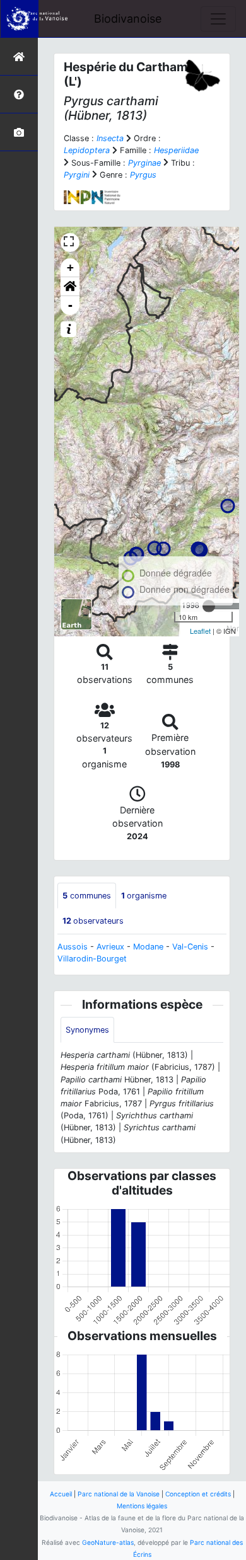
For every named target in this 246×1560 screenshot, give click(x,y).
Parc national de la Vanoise (119, 1494)
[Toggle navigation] (218, 19)
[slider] (208, 606)
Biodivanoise (127, 18)
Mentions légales (142, 1506)
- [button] (70, 305)
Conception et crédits (198, 1494)
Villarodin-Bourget (92, 958)
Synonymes (87, 1030)
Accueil (61, 1494)
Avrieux (110, 946)
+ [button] (70, 267)
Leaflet (200, 631)
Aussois (72, 946)
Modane (148, 946)
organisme (144, 895)
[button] (70, 286)
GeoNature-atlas (108, 1542)
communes (86, 895)
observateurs (93, 921)
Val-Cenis (190, 946)
